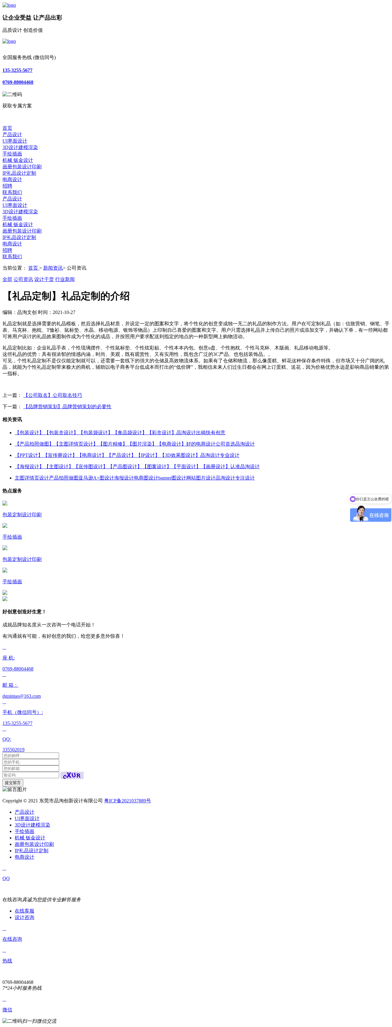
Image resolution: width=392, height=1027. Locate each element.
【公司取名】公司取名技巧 (52, 395)
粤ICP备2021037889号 (127, 800)
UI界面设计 (14, 141)
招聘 (7, 186)
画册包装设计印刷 (22, 166)
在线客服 (24, 910)
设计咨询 (24, 917)
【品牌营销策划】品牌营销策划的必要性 (67, 406)
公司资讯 (23, 279)
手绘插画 (12, 153)
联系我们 (12, 192)
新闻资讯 (53, 268)
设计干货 (44, 279)
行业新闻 (65, 279)
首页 (7, 128)
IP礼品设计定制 (19, 173)
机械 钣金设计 (17, 160)
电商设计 (12, 179)
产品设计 (12, 134)
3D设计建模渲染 (20, 147)
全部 (7, 279)
